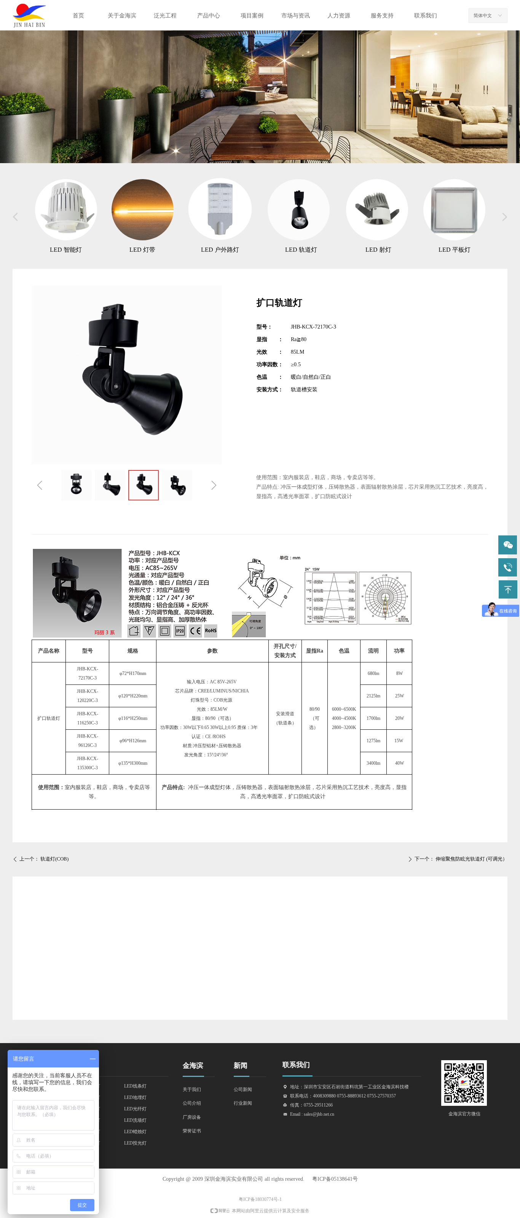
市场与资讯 (295, 16)
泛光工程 (165, 16)
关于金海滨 (122, 16)
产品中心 (208, 16)
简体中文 (483, 15)
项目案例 (252, 16)
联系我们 (425, 16)
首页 (78, 16)
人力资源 (338, 16)
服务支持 (382, 16)
